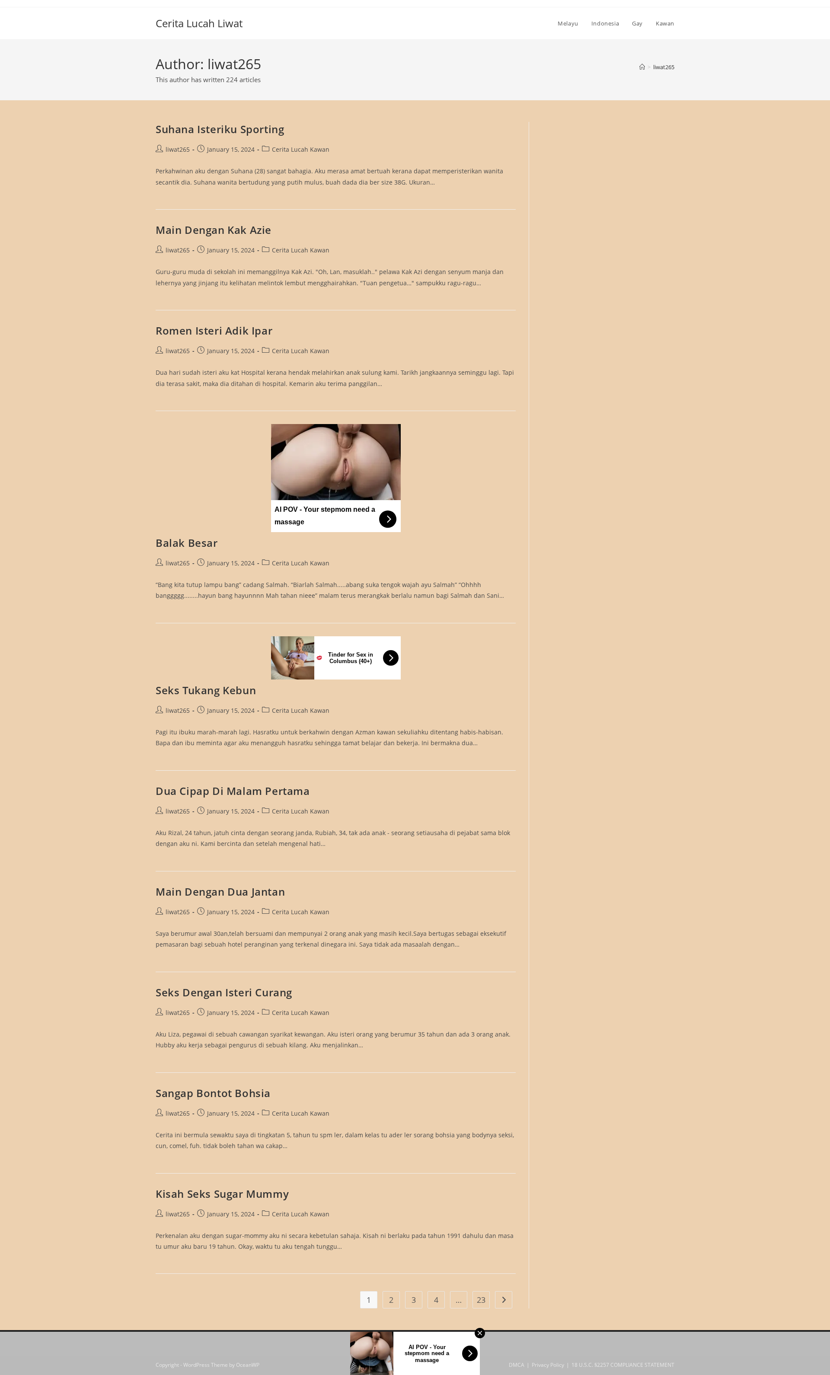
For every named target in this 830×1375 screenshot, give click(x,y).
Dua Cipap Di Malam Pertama (233, 791)
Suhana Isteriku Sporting (220, 129)
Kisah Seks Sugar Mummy (222, 1194)
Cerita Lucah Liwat (199, 23)
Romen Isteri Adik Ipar (214, 330)
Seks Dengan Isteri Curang (224, 992)
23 (481, 1300)
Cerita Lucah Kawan (300, 149)
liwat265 (663, 67)
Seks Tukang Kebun (206, 690)
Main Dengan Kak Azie (213, 230)
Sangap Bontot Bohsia (213, 1093)
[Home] (642, 67)
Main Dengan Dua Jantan (220, 891)
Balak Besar (187, 543)
